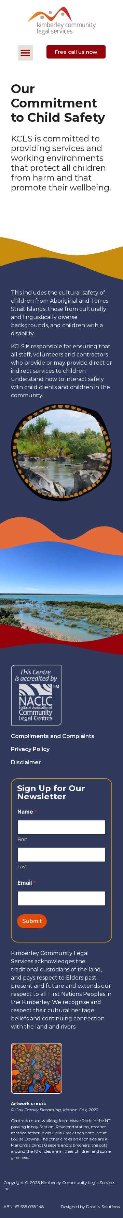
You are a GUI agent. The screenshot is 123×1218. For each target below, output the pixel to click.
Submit (32, 921)
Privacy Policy (30, 749)
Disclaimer (26, 762)
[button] (25, 53)
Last (22, 866)
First (22, 839)
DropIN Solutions (103, 1206)
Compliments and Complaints (52, 736)
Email (26, 883)
